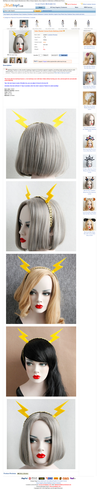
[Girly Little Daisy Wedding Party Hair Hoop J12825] (89, 64)
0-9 (66, 481)
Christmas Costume (32, 14)
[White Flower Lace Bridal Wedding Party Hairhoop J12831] (89, 104)
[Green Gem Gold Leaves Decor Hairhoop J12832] (89, 44)
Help (54, 4)
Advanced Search (47, 10)
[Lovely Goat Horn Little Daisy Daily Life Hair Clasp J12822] (89, 210)
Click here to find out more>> (62, 73)
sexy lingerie (7, 14)
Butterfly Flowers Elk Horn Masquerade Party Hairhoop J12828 (89, 192)
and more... (82, 14)
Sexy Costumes (23, 14)
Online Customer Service (89, 4)
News (77, 7)
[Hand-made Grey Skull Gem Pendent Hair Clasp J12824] (89, 84)
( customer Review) (52, 35)
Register (43, 4)
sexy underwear (14, 14)
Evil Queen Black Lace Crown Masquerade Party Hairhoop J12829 (89, 170)
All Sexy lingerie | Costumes (58, 7)
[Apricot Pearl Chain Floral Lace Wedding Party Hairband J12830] (89, 126)
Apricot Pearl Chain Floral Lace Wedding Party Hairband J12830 (89, 129)
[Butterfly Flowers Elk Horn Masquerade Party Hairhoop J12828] (89, 189)
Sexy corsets (75, 14)
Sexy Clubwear (68, 14)
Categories (7, 17)
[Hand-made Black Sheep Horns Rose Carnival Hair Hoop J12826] (89, 230)
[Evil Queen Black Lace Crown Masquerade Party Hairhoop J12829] (89, 167)
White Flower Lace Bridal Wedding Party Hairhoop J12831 (89, 107)
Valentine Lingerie (53, 14)
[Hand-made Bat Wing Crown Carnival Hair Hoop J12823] (89, 147)
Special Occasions (17, 17)
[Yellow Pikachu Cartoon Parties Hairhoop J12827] (20, 53)
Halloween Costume (43, 14)
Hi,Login (37, 4)
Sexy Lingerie (39, 483)
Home (40, 7)
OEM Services (88, 7)
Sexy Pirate (61, 14)
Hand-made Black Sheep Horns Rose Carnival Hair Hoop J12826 (89, 233)
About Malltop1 (48, 483)
